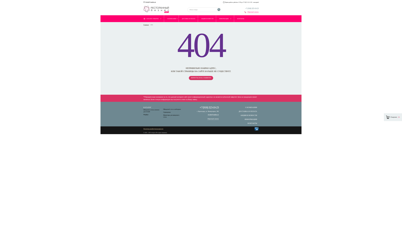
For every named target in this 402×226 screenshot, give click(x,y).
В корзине (394, 117)
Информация (224, 18)
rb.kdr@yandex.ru (151, 2)
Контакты (240, 18)
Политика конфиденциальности (153, 129)
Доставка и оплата (188, 18)
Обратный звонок (253, 12)
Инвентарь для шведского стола (171, 116)
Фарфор (145, 114)
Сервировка (167, 112)
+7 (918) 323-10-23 (252, 8)
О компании (171, 18)
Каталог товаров (152, 18)
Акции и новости (207, 18)
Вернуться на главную (201, 78)
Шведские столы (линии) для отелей (151, 110)
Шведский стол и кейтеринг (172, 109)
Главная (146, 25)
